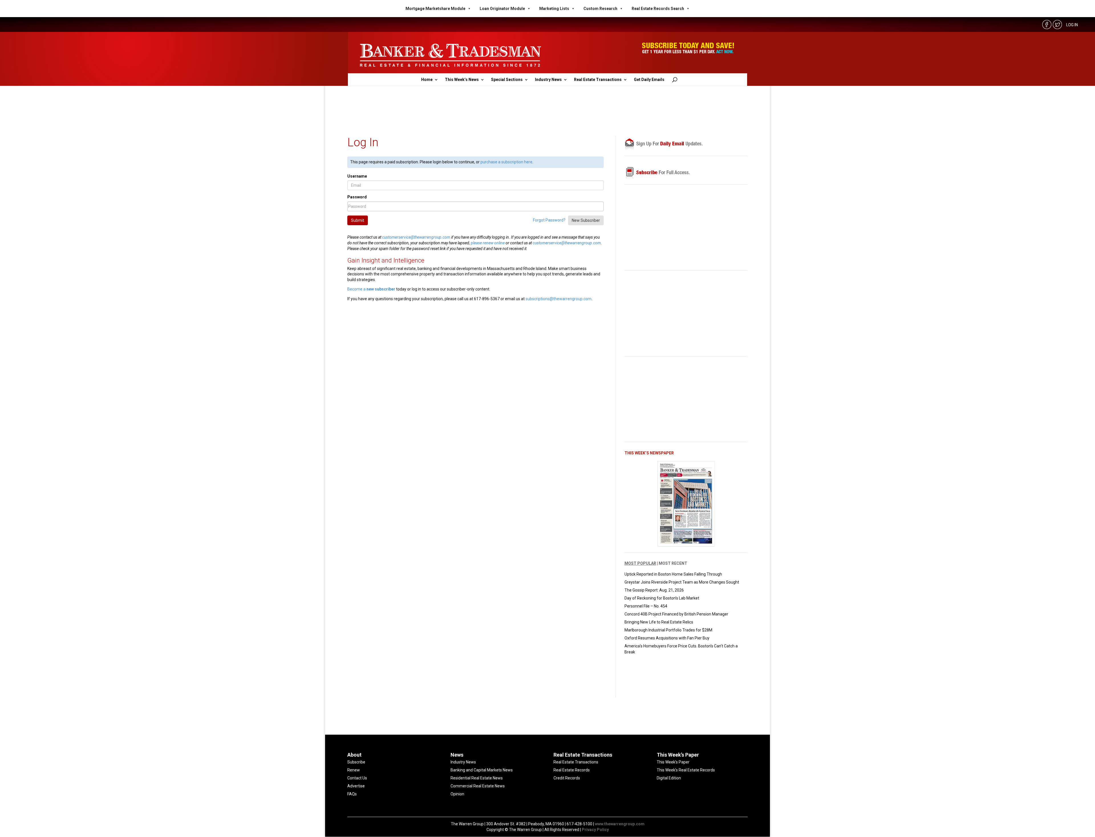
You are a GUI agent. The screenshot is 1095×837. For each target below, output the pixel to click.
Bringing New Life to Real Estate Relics (658, 622)
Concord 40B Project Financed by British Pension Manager (676, 614)
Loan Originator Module (502, 8)
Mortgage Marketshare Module (435, 8)
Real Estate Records (571, 770)
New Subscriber (586, 220)
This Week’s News (462, 80)
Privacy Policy (595, 829)
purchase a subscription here (506, 162)
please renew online (488, 243)
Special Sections (507, 80)
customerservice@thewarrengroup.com (416, 237)
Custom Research (600, 8)
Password (357, 197)
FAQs (352, 794)
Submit (357, 220)
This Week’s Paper (673, 762)
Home (427, 80)
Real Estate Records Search (658, 8)
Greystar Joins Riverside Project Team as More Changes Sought (681, 582)
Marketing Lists (554, 8)
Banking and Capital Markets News (482, 770)
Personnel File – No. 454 (645, 606)
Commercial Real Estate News (478, 786)
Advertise (356, 786)
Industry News (548, 80)
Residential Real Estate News (477, 778)
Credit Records (566, 778)
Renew (353, 770)
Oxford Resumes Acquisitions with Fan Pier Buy (666, 638)
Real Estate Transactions (598, 80)
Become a (371, 289)
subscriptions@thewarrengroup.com (558, 298)
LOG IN (1072, 25)
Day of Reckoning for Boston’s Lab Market (661, 598)
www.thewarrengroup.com (619, 824)
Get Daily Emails (649, 80)
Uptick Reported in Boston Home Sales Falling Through (673, 574)
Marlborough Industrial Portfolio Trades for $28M (668, 630)
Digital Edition (669, 778)
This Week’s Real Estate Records (686, 770)
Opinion (457, 794)
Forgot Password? (549, 220)
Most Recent (673, 563)
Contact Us (357, 778)
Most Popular (640, 563)
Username (357, 176)
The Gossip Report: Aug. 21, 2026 (654, 590)
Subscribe (356, 762)
